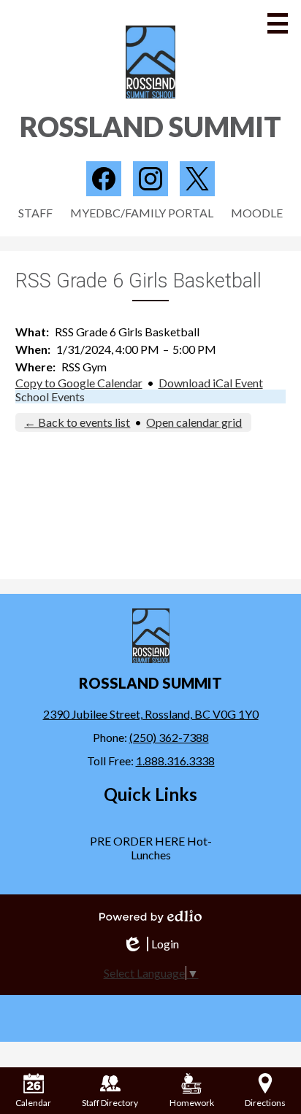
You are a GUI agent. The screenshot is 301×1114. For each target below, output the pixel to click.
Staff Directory (110, 1102)
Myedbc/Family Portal (141, 213)
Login (150, 944)
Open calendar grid (194, 422)
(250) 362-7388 (169, 737)
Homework (191, 1102)
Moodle (257, 213)
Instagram (150, 178)
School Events (50, 396)
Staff (35, 213)
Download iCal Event (211, 383)
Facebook (103, 178)
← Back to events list (77, 422)
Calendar (33, 1102)
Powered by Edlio (150, 916)
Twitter (197, 178)
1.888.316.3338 (175, 760)
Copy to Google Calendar (78, 383)
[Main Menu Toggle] (278, 23)
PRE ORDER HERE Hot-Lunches (151, 848)
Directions (265, 1102)
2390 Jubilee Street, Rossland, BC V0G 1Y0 (151, 714)
